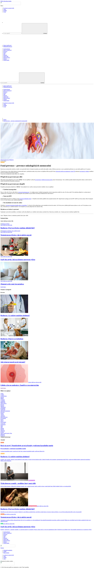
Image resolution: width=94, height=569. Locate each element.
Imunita (2, 428)
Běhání (2, 398)
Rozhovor (3, 435)
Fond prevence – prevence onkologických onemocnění (15, 120)
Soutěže (5, 10)
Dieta (2, 425)
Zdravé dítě (5, 56)
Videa (4, 9)
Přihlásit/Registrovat (7, 46)
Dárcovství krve (4, 417)
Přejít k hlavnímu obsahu (6, 1)
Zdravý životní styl (7, 50)
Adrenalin (3, 415)
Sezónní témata (6, 48)
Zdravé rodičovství (7, 45)
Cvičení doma (4, 396)
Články (4, 119)
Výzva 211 (3, 423)
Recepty (2, 404)
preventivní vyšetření (84, 171)
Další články (3, 287)
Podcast (2, 429)
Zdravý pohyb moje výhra (6, 433)
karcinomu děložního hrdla (25, 198)
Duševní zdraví (6, 57)
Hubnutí (5, 55)
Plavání (2, 397)
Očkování (3, 159)
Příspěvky (11, 159)
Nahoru (2, 548)
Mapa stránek (6, 552)
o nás (4, 558)
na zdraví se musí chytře (8, 555)
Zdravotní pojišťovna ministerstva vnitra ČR (65, 171)
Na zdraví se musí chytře (8, 8)
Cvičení (2, 394)
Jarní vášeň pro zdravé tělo (6, 225)
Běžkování (3, 402)
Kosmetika (3, 408)
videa (4, 556)
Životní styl (3, 424)
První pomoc (3, 422)
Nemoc (2, 413)
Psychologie (3, 418)
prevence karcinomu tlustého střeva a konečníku (16, 205)
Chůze (2, 393)
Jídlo (4, 53)
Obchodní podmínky (7, 550)
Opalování (3, 409)
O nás (4, 11)
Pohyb (4, 52)
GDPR (4, 551)
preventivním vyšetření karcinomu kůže (43, 179)
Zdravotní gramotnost (5, 410)
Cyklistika (3, 401)
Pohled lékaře (6, 60)
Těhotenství (3, 407)
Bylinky (2, 432)
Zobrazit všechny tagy (5, 437)
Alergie (2, 414)
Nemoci (5, 58)
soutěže (5, 557)
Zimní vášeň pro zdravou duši (34, 382)
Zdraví (2, 420)
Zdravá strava (3, 403)
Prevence (5, 51)
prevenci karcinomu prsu (23, 192)
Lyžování (3, 399)
